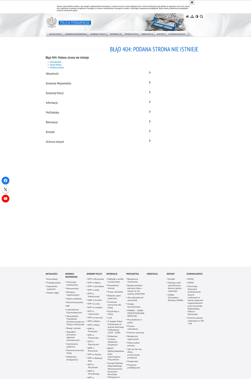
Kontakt (171, 275)
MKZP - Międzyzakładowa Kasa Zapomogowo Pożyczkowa (116, 355)
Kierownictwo (73, 290)
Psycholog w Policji (113, 314)
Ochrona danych (194, 275)
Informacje (111, 275)
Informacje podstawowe (72, 285)
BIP (68, 308)
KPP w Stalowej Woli (95, 361)
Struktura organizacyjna (73, 295)
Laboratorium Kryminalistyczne (74, 312)
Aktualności (52, 275)
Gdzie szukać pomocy (133, 345)
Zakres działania (74, 300)
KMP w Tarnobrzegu (93, 374)
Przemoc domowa (135, 334)
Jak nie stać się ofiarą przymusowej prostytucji (134, 355)
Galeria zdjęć (53, 294)
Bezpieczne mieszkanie (132, 282)
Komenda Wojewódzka (71, 277)
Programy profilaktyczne (133, 368)
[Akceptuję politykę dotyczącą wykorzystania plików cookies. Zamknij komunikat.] (192, 2)
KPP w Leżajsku (95, 309)
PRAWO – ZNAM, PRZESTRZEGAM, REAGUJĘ (136, 315)
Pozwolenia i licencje (113, 288)
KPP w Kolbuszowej (93, 296)
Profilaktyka (132, 275)
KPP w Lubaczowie (93, 314)
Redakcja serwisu (57, 67)
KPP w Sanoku (94, 356)
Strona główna (55, 65)
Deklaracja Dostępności (72, 359)
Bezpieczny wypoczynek (133, 339)
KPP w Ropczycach (93, 344)
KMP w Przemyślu (92, 331)
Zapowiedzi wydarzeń (52, 289)
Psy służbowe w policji (134, 322)
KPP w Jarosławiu (96, 288)
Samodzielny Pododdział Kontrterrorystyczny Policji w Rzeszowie (75, 322)
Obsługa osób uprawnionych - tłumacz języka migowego (175, 288)
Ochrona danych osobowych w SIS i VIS (196, 322)
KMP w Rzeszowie (93, 351)
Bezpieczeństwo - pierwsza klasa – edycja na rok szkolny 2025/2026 (136, 291)
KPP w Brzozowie (96, 280)
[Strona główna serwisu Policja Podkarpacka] (187, 16)
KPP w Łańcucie (95, 319)
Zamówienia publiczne (72, 346)
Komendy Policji (94, 275)
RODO (191, 280)
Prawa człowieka (115, 293)
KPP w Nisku (93, 326)
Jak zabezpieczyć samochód (135, 300)
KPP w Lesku (94, 305)
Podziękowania (54, 284)
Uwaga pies (132, 363)
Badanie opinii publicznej (114, 298)
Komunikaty (52, 280)
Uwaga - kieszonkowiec (134, 307)
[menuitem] (55, 33)
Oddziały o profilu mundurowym (116, 282)
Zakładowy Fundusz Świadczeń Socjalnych (113, 342)
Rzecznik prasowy (75, 304)
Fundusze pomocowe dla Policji (114, 306)
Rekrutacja (152, 275)
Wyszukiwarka (55, 62)
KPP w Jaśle (93, 292)
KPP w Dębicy (94, 284)
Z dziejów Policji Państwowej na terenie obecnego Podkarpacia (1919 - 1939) (116, 328)
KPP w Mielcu (94, 323)
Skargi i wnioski (74, 330)
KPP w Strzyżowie (93, 367)
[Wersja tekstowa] (196, 16)
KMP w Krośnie (95, 302)
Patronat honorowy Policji (75, 353)
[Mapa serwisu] (192, 16)
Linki (110, 319)
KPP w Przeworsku (93, 338)
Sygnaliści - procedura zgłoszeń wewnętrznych (73, 337)
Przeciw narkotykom (132, 329)
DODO (191, 284)
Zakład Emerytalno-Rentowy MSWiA (175, 299)
